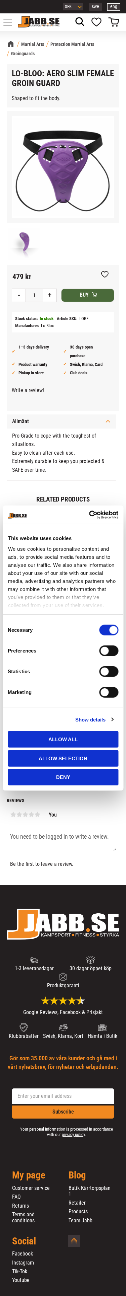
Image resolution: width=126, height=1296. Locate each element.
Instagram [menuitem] (23, 1263)
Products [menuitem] (78, 1212)
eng (113, 6)
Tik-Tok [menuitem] (19, 1272)
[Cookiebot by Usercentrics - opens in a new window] (89, 514)
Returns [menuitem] (20, 1206)
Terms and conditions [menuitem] (23, 1217)
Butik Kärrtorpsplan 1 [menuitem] (90, 1191)
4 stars (31, 815)
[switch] (108, 650)
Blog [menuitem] (77, 1175)
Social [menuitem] (24, 1241)
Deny (63, 777)
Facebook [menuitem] (22, 1254)
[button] (11, 22)
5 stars (37, 815)
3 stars (25, 815)
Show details (90, 719)
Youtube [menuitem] (21, 1280)
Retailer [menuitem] (77, 1203)
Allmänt (20, 421)
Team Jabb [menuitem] (80, 1221)
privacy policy (73, 1134)
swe (95, 6)
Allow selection (63, 758)
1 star (13, 815)
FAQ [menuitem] (16, 1197)
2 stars (19, 815)
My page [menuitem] (28, 1175)
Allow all (63, 739)
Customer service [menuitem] (31, 1188)
